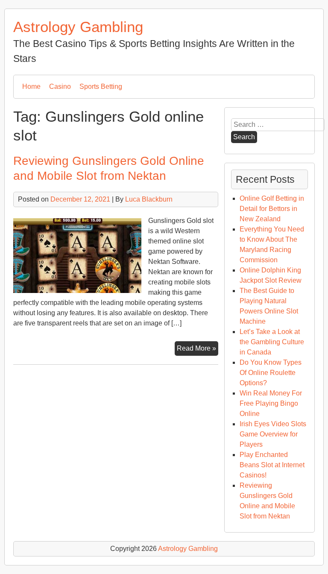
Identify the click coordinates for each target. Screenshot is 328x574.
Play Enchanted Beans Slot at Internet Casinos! (272, 465)
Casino (60, 86)
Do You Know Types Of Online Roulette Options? (271, 373)
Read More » (197, 350)
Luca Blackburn (149, 199)
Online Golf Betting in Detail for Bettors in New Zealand (272, 209)
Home (31, 86)
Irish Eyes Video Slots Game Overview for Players (273, 434)
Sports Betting (100, 86)
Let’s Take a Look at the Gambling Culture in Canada (272, 342)
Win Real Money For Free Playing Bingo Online (271, 403)
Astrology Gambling (78, 26)
